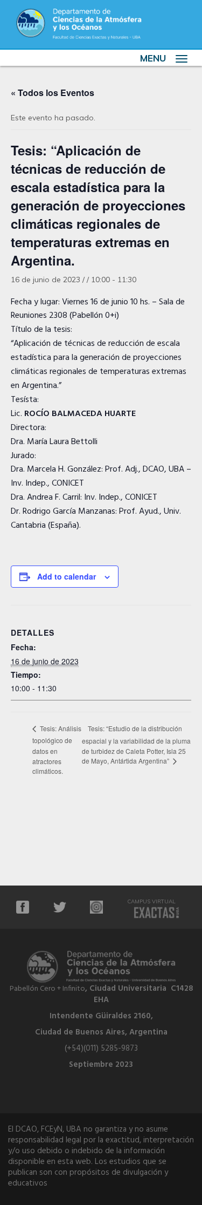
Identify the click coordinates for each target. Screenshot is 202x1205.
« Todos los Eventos (52, 92)
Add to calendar (66, 576)
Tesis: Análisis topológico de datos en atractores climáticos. (56, 749)
